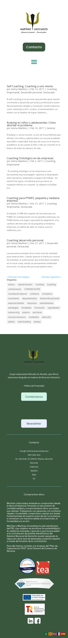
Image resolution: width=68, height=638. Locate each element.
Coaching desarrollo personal (25, 240)
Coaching (51, 284)
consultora (47, 293)
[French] (59, 633)
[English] (55, 633)
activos (11, 284)
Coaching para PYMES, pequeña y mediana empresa (33, 199)
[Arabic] (46, 633)
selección (46, 317)
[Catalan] (50, 633)
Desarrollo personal (31, 92)
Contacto (34, 47)
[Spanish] (63, 633)
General (51, 128)
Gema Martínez (19, 89)
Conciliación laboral (17, 293)
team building (24, 321)
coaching (39, 284)
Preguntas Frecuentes (34, 409)
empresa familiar (16, 303)
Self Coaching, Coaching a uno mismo (30, 86)
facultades (26, 307)
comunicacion (14, 289)
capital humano (25, 284)
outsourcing (13, 312)
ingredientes (53, 307)
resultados (34, 317)
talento (11, 321)
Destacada (49, 92)
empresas (32, 303)
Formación (39, 307)
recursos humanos (17, 317)
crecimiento (13, 298)
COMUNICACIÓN (32, 289)
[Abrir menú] (34, 62)
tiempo (37, 321)
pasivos (26, 312)
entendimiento (46, 303)
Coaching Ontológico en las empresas (30, 158)
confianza (34, 293)
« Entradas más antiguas (18, 277)
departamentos (29, 298)
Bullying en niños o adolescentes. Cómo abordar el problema (31, 124)
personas (37, 312)
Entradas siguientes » (51, 277)
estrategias (13, 307)
